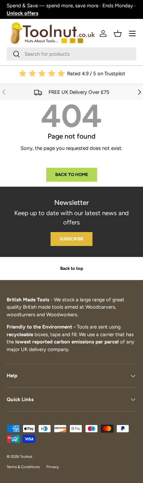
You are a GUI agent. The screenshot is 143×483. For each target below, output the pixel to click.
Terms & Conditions (23, 466)
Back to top (71, 268)
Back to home (71, 174)
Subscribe (71, 238)
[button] (117, 33)
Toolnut (26, 456)
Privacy (52, 466)
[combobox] (71, 54)
